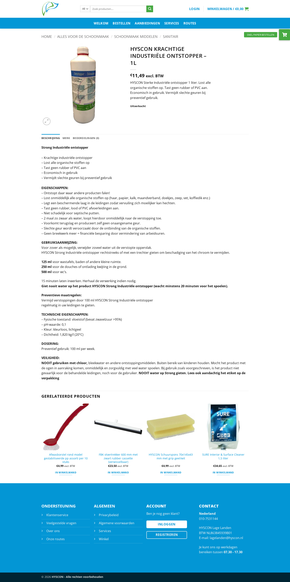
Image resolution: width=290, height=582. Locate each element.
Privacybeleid (109, 515)
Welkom (101, 23)
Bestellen (121, 23)
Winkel (104, 539)
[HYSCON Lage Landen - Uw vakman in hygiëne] (57, 9)
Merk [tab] (66, 138)
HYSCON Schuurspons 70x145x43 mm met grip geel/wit (171, 456)
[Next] (247, 443)
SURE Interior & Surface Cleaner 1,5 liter (223, 456)
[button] (194, 8)
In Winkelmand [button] (65, 472)
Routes (189, 23)
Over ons (53, 531)
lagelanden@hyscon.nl (226, 538)
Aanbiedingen (147, 23)
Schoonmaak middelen (136, 36)
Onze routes (55, 539)
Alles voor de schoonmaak (83, 36)
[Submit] (149, 9)
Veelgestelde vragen (61, 523)
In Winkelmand (118, 472)
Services (171, 23)
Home (46, 36)
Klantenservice (57, 515)
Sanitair (170, 36)
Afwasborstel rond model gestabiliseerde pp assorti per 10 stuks (66, 458)
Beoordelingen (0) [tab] (86, 138)
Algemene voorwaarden (116, 523)
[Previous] (42, 443)
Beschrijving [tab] (50, 138)
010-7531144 (208, 519)
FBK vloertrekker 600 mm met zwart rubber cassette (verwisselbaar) (118, 458)
